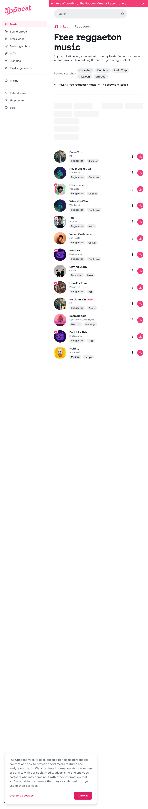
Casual (92, 242)
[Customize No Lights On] (117, 304)
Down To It (75, 152)
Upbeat (92, 193)
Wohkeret (74, 172)
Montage (90, 324)
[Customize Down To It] (117, 156)
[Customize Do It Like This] (117, 336)
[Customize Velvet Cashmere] (117, 238)
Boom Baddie (77, 316)
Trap (90, 340)
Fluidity (74, 348)
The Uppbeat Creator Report (98, 3)
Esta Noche (76, 185)
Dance (91, 308)
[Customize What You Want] (117, 206)
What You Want (79, 201)
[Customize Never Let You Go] (117, 173)
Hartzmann (75, 254)
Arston (73, 221)
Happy (88, 357)
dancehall (85, 70)
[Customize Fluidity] (117, 353)
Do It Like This (78, 332)
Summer (93, 161)
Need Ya (74, 250)
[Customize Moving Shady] (117, 271)
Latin (66, 26)
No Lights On (77, 299)
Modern (75, 357)
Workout (75, 324)
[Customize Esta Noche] (117, 189)
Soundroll (74, 352)
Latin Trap (120, 70)
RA (70, 156)
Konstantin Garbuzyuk (81, 319)
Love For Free (78, 283)
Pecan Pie (74, 287)
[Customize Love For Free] (117, 287)
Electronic (94, 177)
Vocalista (74, 188)
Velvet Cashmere (80, 234)
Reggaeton (77, 160)
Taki (72, 217)
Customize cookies (21, 795)
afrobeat (101, 76)
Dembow (102, 70)
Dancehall (76, 275)
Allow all (83, 795)
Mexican (84, 76)
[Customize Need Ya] (117, 255)
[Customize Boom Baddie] (117, 320)
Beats (91, 226)
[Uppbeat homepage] (25, 10)
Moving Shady (78, 267)
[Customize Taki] (117, 222)
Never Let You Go (80, 168)
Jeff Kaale (74, 237)
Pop (90, 291)
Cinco (72, 270)
